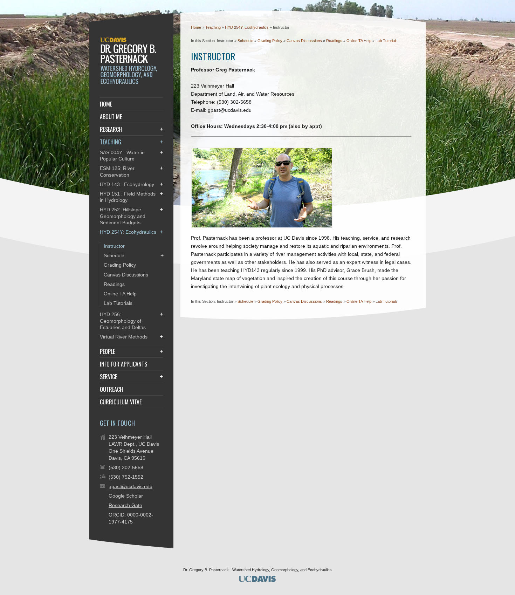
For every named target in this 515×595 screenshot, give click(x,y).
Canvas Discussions (304, 41)
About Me (111, 116)
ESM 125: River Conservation (117, 171)
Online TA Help (358, 41)
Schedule (245, 41)
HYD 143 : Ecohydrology (127, 184)
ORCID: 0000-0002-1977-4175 (131, 518)
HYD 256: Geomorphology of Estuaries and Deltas (123, 321)
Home (196, 27)
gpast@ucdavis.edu (130, 486)
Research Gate (125, 505)
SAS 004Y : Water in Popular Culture (122, 156)
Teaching (213, 27)
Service (108, 376)
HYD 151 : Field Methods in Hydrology (128, 197)
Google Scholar (126, 496)
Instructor (114, 246)
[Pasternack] (130, 83)
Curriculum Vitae (121, 402)
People (107, 351)
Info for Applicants (123, 364)
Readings (334, 41)
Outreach (111, 389)
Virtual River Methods (123, 337)
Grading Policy (270, 41)
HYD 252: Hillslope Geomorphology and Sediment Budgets (122, 216)
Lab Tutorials (387, 41)
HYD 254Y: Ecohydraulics (247, 27)
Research (111, 129)
